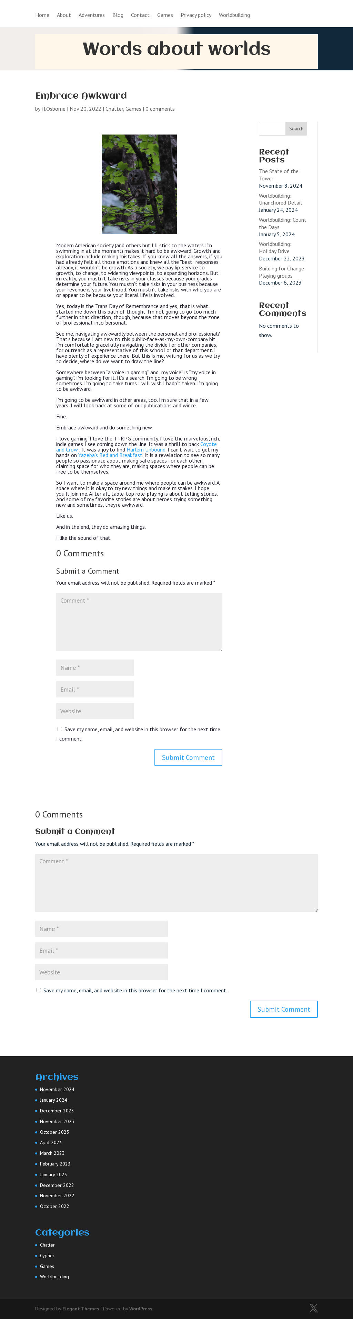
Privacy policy (196, 15)
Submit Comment (188, 757)
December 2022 (57, 1185)
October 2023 (54, 1132)
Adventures (92, 15)
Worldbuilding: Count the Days (282, 223)
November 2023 (57, 1121)
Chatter (114, 108)
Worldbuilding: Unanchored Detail (280, 199)
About (64, 15)
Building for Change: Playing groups (282, 272)
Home (42, 15)
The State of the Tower (279, 175)
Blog (117, 15)
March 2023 (52, 1153)
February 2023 (55, 1164)
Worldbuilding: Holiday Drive (275, 247)
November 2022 (57, 1195)
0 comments (160, 108)
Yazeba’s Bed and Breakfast (110, 455)
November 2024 (57, 1089)
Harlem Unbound (146, 449)
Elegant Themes (80, 1309)
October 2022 (54, 1206)
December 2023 (57, 1111)
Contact (140, 15)
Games (165, 15)
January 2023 (53, 1174)
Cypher (47, 1255)
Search (296, 129)
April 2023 (51, 1142)
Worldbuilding (234, 15)
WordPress (140, 1309)
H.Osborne (53, 108)
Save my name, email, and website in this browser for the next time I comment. (135, 990)
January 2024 (53, 1100)
